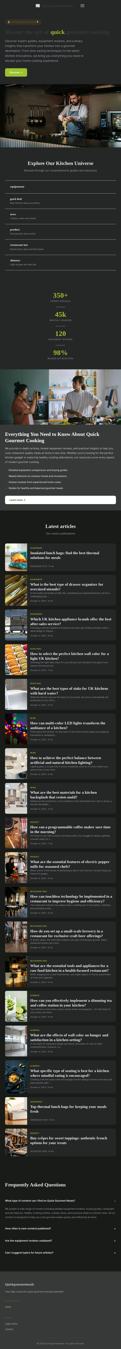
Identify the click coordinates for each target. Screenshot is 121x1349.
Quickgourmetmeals (54, 6)
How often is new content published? (28, 1228)
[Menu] (82, 5)
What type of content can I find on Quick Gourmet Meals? (40, 1200)
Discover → (16, 72)
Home (8, 1306)
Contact (9, 1329)
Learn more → (17, 499)
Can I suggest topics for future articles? (29, 1252)
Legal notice (11, 1323)
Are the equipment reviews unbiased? (28, 1240)
